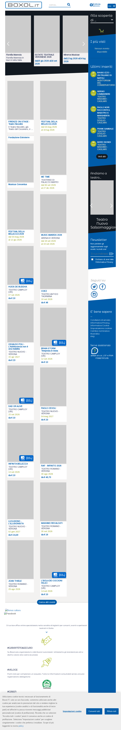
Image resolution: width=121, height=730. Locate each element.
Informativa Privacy (104, 262)
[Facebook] (102, 287)
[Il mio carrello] (102, 28)
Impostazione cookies (101, 328)
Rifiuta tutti (111, 711)
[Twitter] (94, 287)
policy (21, 726)
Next (84, 43)
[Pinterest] (94, 294)
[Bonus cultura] (13, 610)
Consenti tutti (94, 711)
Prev (9, 43)
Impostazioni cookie (72, 711)
